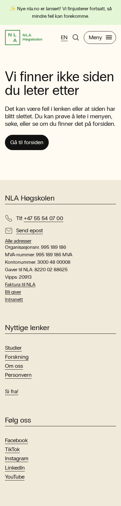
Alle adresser (18, 241)
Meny (95, 37)
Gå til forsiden (26, 142)
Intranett (14, 299)
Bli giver (13, 292)
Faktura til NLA (20, 284)
